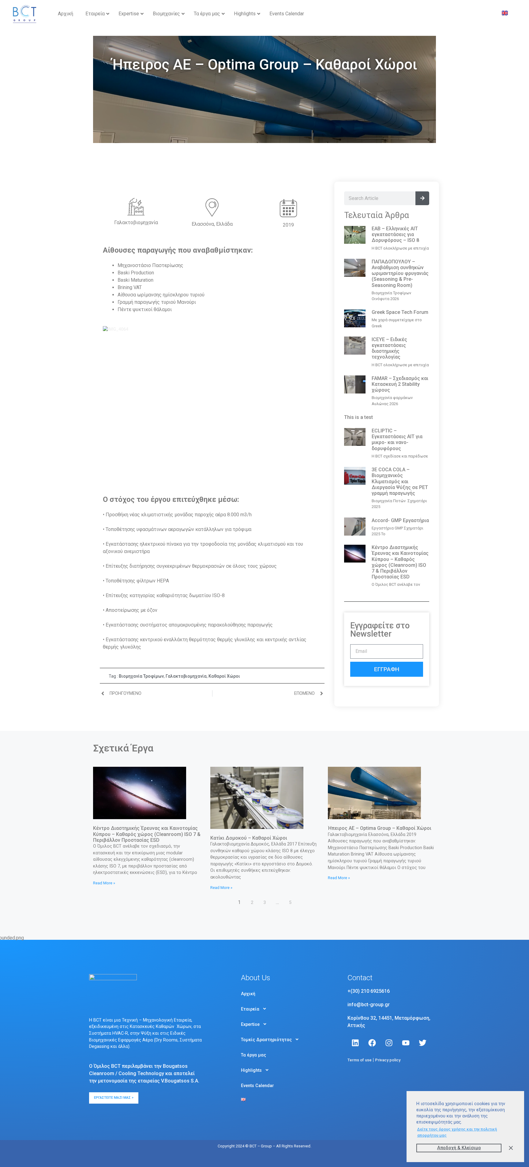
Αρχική (248, 993)
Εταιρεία (250, 1009)
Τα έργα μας (253, 1054)
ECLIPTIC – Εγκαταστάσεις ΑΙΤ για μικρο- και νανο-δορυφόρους (397, 439)
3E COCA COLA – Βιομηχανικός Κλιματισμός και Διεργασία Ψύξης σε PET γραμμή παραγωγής (400, 481)
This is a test (358, 417)
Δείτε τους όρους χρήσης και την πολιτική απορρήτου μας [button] (457, 1132)
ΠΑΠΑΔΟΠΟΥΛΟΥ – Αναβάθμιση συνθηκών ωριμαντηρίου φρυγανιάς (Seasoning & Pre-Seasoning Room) (400, 273)
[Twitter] (422, 1043)
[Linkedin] (355, 1043)
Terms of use (359, 1060)
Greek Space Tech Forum (400, 312)
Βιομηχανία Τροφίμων (141, 676)
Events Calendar (257, 1085)
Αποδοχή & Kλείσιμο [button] (459, 1147)
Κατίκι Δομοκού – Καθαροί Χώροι (248, 838)
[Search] (422, 198)
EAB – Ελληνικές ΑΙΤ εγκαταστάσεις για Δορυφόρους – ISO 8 (395, 234)
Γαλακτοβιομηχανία (186, 676)
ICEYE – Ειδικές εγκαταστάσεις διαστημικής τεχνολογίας (389, 348)
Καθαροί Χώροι (224, 676)
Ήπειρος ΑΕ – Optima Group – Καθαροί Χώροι (379, 828)
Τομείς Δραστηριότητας (266, 1039)
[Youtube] (405, 1043)
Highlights (251, 1070)
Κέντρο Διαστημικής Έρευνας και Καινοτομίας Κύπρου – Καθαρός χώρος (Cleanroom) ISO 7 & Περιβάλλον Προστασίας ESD (400, 562)
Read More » (104, 883)
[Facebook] (372, 1043)
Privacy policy (387, 1060)
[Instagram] (388, 1043)
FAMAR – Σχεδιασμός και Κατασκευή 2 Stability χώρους (400, 384)
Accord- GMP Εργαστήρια (400, 520)
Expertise (250, 1024)
